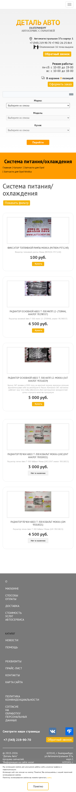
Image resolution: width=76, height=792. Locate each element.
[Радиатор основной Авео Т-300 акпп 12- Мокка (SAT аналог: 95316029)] (38, 360)
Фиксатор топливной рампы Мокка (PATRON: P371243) (38, 247)
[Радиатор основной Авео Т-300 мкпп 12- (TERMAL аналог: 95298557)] (38, 294)
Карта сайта (14, 682)
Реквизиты (13, 661)
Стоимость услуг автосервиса (14, 616)
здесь (49, 777)
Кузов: (38, 125)
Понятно (38, 786)
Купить (38, 263)
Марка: (38, 100)
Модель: (38, 113)
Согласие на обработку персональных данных (15, 713)
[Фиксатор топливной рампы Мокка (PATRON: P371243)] (38, 230)
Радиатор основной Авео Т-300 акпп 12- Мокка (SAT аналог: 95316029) (38, 379)
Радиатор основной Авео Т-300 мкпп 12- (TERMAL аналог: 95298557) (38, 313)
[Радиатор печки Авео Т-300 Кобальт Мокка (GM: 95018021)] (38, 504)
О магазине (12, 585)
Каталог (10, 633)
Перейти (38, 142)
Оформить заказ (60, 84)
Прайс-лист (13, 668)
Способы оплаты (11, 597)
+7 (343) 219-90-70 (40, 42)
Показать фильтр (16, 203)
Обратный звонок (60, 739)
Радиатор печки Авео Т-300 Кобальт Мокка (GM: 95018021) (38, 523)
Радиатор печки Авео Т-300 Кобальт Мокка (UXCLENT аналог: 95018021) (38, 456)
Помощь (11, 647)
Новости (11, 640)
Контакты (12, 675)
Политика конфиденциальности (15, 697)
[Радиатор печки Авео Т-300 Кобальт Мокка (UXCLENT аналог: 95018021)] (38, 436)
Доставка (12, 606)
